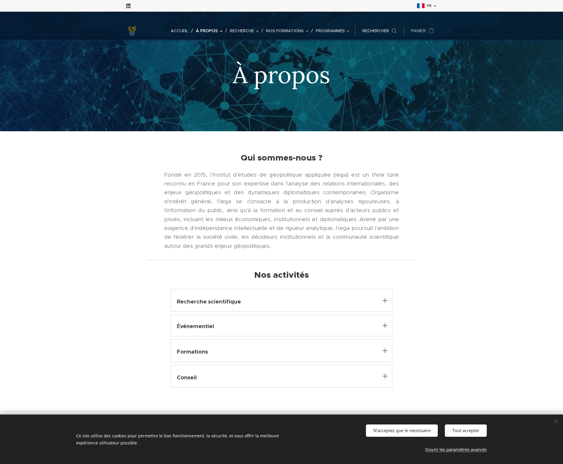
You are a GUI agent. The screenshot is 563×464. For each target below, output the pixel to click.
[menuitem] (181, 30)
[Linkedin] (128, 6)
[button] (379, 30)
